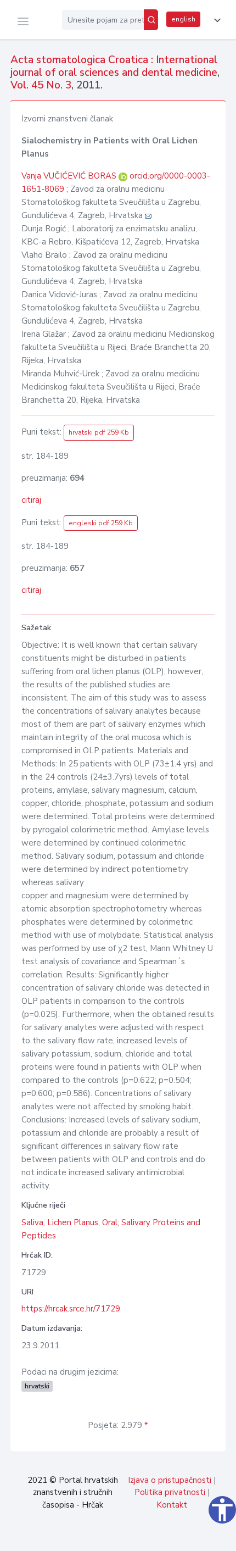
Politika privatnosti (169, 1492)
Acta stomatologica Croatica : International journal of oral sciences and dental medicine (113, 66)
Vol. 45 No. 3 (40, 85)
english (183, 19)
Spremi (153, 1537)
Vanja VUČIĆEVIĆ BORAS (70, 175)
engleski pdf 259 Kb (101, 523)
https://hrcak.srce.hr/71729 (70, 1308)
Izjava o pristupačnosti (169, 1480)
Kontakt (171, 1504)
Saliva (32, 1222)
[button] (215, 20)
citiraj (31, 499)
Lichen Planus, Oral (82, 1222)
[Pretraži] (151, 19)
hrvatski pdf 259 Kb (99, 432)
